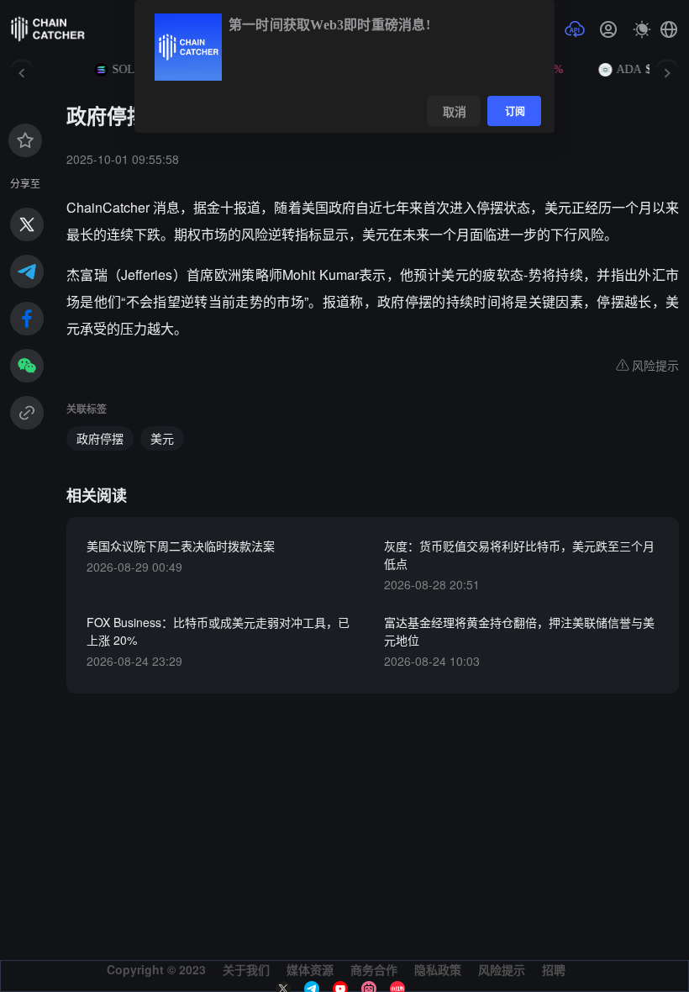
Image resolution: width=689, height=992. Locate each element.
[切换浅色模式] (642, 29)
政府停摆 (100, 438)
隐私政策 (437, 969)
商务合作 (373, 969)
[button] (669, 29)
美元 (162, 438)
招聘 (553, 969)
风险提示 (501, 969)
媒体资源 (310, 969)
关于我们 (246, 969)
